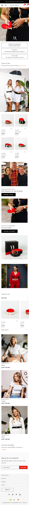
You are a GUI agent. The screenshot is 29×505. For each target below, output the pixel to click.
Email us (7, 489)
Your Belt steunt (9, 194)
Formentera (3, 155)
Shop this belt (5, 367)
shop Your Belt (22, 65)
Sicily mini (17, 155)
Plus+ (20, 502)
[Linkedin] (20, 494)
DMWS (17, 502)
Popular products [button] (5, 330)
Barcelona (3, 131)
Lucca (2, 323)
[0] (26, 5)
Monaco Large (18, 131)
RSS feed (25, 502)
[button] (2, 5)
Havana (22, 323)
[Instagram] (12, 494)
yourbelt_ (3, 449)
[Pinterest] (16, 494)
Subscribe (23, 467)
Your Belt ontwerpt (9, 231)
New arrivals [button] (4, 298)
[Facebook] (9, 494)
